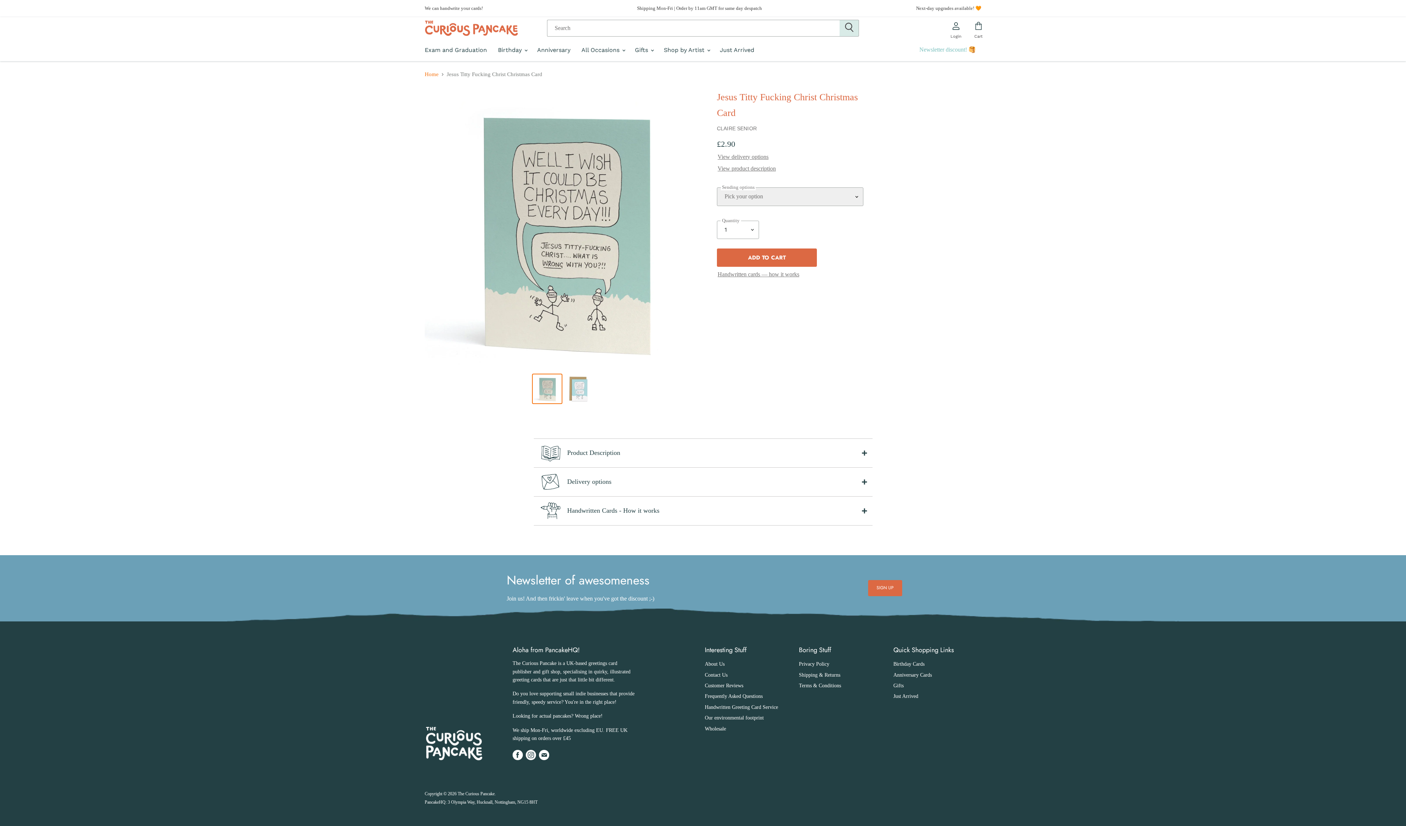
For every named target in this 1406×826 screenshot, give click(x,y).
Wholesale (715, 729)
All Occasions (601, 50)
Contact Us (716, 675)
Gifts (642, 50)
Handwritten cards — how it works (758, 274)
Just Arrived (737, 50)
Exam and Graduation (456, 50)
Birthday (511, 50)
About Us (715, 664)
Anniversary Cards (912, 675)
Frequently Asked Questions (734, 696)
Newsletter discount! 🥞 (947, 49)
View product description (747, 168)
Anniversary (553, 50)
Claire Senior (737, 128)
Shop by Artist (685, 50)
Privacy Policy (814, 664)
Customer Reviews (724, 685)
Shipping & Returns (819, 675)
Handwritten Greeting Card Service (741, 707)
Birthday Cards (909, 664)
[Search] (849, 28)
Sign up (885, 587)
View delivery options (743, 157)
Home (432, 74)
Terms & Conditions (820, 685)
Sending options (738, 187)
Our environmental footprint (734, 718)
